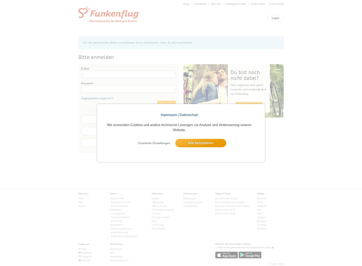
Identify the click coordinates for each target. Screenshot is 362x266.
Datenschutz (189, 115)
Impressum (169, 115)
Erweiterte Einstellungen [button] (154, 143)
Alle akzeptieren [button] (200, 143)
